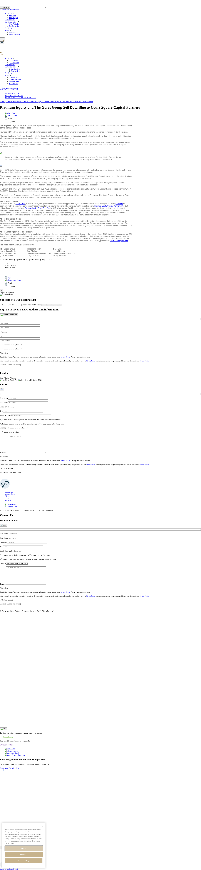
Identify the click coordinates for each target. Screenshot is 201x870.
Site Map (8, 500)
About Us (8, 13)
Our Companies (11, 22)
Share (14, 115)
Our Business (10, 20)
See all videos (14, 768)
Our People (13, 18)
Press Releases (14, 34)
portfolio (119, 204)
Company (3, 407)
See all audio (14, 869)
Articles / (25, 102)
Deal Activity (14, 26)
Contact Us (15, 10)
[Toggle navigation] (46, 7)
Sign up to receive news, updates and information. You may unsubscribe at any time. (31, 420)
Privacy (7, 496)
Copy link (21, 755)
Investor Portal (5, 10)
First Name (4, 398)
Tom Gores (20, 204)
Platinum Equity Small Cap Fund (37, 208)
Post (13, 113)
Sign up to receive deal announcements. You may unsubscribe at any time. (27, 555)
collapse (6, 7)
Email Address (5, 415)
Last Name (4, 402)
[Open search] (2, 39)
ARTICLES (9, 96)
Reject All (23, 854)
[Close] (9, 314)
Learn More (4, 768)
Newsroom (13, 32)
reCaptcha (3, 468)
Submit (10, 468)
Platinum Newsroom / (14, 102)
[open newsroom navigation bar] (2, 42)
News (7, 30)
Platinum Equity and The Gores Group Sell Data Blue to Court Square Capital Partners (61, 102)
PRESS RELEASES (13, 98)
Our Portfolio (14, 24)
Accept (23, 848)
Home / (2, 102)
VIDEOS (8, 94)
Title (1, 411)
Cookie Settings (23, 861)
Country (3, 428)
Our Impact (9, 28)
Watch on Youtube (6, 745)
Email (16, 753)
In (17, 751)
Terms (7, 498)
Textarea (3, 453)
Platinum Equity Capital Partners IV (108, 206)
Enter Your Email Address (31, 305)
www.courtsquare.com (119, 241)
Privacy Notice (65, 357)
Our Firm (12, 16)
